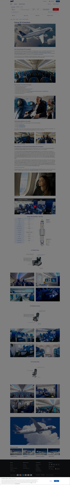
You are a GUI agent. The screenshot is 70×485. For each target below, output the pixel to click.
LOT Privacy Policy (17, 483)
